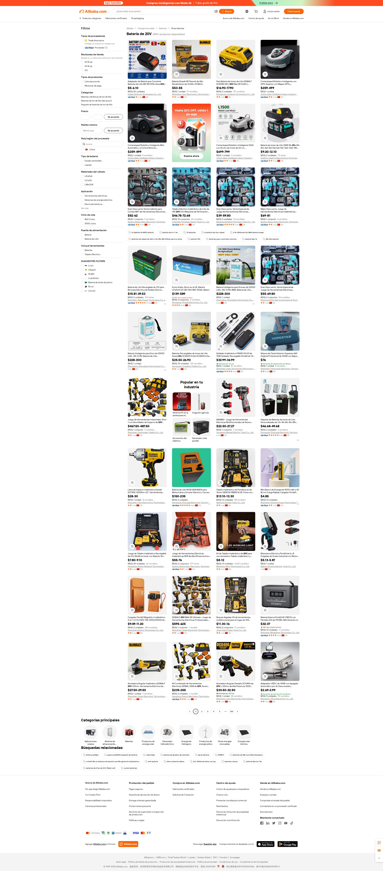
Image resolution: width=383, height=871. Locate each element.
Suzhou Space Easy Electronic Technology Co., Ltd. (147, 222)
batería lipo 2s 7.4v (254, 761)
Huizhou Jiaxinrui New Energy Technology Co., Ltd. (280, 158)
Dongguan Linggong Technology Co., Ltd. (235, 94)
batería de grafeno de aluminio (176, 755)
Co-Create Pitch (93, 795)
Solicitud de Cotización (183, 795)
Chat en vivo (222, 795)
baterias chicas (231, 761)
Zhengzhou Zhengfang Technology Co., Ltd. (235, 300)
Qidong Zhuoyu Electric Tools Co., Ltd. (278, 566)
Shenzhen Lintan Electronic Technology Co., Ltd (191, 630)
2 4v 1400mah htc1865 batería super (248, 232)
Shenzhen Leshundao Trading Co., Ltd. (145, 432)
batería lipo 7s (251, 239)
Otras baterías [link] (177, 28)
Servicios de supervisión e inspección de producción (146, 813)
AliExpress (149, 857)
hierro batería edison (175, 761)
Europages (235, 857)
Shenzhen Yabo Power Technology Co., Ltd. (147, 300)
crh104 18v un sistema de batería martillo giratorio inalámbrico (112, 761)
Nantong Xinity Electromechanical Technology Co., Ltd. (280, 300)
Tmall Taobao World (177, 857)
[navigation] (102, 370)
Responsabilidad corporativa (98, 800)
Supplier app (210, 844)
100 (231, 711)
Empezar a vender (268, 795)
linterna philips (92, 755)
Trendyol (223, 857)
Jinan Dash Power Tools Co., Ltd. (231, 630)
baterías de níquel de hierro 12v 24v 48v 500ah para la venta (157, 239)
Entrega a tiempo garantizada (142, 800)
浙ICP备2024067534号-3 (268, 866)
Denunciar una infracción (228, 820)
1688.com (160, 857)
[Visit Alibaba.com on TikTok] (292, 823)
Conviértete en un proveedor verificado (278, 806)
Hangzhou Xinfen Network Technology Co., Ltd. (147, 566)
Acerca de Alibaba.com (96, 783)
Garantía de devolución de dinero (144, 795)
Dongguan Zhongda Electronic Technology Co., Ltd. (280, 432)
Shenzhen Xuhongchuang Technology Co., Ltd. (280, 502)
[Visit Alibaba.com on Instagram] (280, 823)
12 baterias (191, 232)
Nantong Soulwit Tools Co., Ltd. (230, 502)
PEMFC (221, 755)
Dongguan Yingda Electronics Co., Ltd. (190, 302)
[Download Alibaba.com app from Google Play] (288, 844)
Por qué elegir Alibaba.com (97, 789)
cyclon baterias (130, 768)
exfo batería (153, 761)
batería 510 (195, 239)
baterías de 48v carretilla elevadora (248, 755)
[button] (216, 11)
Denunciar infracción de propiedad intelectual (232, 813)
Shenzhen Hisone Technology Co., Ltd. (145, 630)
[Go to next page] (237, 711)
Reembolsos (222, 806)
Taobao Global (203, 857)
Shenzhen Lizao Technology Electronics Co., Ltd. (235, 368)
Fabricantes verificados (183, 789)
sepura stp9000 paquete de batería (122, 755)
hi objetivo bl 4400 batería (143, 232)
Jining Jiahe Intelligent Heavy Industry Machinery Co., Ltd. (280, 94)
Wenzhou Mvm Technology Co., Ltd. (233, 566)
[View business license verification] (218, 866)
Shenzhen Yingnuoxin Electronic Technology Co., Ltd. (280, 368)
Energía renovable (146, 28)
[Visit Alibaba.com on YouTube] (286, 823)
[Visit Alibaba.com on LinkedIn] (268, 823)
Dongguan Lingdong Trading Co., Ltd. (189, 366)
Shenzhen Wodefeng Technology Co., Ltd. (280, 632)
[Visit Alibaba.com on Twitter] (274, 823)
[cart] (256, 12)
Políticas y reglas (136, 820)
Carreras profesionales (96, 806)
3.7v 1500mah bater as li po (204, 761)
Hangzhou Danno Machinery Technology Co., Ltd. (191, 696)
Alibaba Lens (99, 844)
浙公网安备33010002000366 (240, 866)
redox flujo (150, 755)
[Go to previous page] (189, 711)
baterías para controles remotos (223, 239)
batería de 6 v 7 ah (170, 232)
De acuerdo (113, 117)
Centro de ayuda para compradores (232, 789)
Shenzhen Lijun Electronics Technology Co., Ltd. (191, 94)
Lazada (191, 857)
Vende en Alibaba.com (270, 789)
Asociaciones (266, 812)
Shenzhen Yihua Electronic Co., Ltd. (277, 699)
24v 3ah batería (272, 239)
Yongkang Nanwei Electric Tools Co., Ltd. (235, 432)
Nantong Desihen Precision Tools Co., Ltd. (235, 222)
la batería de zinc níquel (214, 232)
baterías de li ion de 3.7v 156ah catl (100, 768)
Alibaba (130, 28)
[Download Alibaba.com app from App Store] (266, 844)
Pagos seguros (136, 789)
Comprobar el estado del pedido (275, 800)
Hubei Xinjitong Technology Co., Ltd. (144, 94)
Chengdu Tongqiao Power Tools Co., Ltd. (190, 222)
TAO (215, 857)
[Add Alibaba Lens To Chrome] (128, 844)
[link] (379, 842)
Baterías (163, 28)
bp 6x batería (203, 755)
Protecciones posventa (140, 806)
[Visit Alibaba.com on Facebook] (262, 823)
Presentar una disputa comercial (231, 800)
